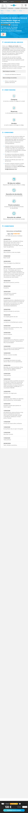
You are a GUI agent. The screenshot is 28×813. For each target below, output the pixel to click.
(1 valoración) (14, 25)
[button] (23, 807)
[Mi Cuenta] (2, 5)
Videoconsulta (10, 8)
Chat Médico (17, 8)
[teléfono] (6, 5)
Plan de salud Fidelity (24, 8)
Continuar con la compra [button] (14, 810)
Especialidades (3, 8)
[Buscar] (22, 5)
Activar (11, 803)
